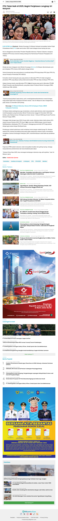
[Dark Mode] (52, 2)
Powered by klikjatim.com (29, 519)
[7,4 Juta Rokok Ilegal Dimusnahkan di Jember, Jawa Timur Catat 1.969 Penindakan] (7, 484)
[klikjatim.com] (29, 511)
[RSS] (37, 514)
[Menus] (3, 1)
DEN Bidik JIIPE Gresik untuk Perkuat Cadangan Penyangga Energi (24, 368)
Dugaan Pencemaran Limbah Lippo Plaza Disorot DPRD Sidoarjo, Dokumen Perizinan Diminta (29, 364)
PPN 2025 (38, 161)
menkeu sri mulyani (16, 161)
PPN (14, 48)
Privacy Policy (44, 517)
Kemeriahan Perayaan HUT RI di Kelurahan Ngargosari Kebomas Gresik (25, 378)
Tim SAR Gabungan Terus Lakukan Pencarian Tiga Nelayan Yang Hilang (31, 496)
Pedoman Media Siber (23, 517)
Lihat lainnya (28, 503)
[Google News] (34, 514)
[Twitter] (24, 514)
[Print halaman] (54, 12)
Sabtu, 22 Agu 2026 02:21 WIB (13, 1)
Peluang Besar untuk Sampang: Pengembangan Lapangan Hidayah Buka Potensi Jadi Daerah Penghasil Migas (37, 225)
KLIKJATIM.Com (7, 46)
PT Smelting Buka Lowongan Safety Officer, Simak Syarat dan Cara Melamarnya (25, 346)
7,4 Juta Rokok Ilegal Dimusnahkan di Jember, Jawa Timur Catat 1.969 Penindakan (31, 483)
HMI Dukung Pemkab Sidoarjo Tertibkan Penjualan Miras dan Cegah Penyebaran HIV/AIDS (37, 200)
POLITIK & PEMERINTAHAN (26, 170)
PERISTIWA (23, 183)
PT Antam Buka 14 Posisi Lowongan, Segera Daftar (16, 338)
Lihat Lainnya (28, 354)
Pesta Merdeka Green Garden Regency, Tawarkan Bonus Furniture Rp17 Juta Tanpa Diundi (32, 62)
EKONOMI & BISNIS (25, 222)
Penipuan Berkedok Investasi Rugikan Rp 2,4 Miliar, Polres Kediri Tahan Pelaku (37, 238)
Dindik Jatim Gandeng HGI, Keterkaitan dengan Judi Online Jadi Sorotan (32, 490)
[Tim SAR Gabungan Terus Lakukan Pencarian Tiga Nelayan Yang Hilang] (7, 497)
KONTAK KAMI (34, 517)
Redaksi (12, 517)
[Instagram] (27, 514)
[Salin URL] (51, 12)
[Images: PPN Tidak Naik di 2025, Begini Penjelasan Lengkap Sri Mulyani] (29, 27)
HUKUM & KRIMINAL (25, 236)
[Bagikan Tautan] (48, 12)
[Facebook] (21, 514)
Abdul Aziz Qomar (10, 11)
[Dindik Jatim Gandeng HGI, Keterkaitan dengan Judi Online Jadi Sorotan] (7, 490)
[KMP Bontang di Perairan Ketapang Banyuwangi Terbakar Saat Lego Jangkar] (29, 470)
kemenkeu (6, 161)
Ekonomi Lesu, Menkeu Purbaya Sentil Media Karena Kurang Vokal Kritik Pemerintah (32, 141)
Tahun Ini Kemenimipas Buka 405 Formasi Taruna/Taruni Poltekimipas (22, 342)
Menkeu (33, 67)
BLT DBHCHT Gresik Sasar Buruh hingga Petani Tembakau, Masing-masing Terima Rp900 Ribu (34, 212)
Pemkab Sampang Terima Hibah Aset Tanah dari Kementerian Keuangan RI (29, 93)
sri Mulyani (26, 161)
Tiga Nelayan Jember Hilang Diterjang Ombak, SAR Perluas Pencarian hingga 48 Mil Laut (35, 186)
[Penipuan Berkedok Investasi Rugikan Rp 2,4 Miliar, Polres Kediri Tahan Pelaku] (11, 240)
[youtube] (31, 514)
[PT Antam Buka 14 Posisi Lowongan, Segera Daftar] (29, 330)
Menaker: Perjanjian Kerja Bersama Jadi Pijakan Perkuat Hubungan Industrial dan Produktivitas (37, 173)
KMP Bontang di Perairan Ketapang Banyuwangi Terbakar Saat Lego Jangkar (25, 479)
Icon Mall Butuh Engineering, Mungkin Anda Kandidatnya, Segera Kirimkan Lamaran (25, 350)
